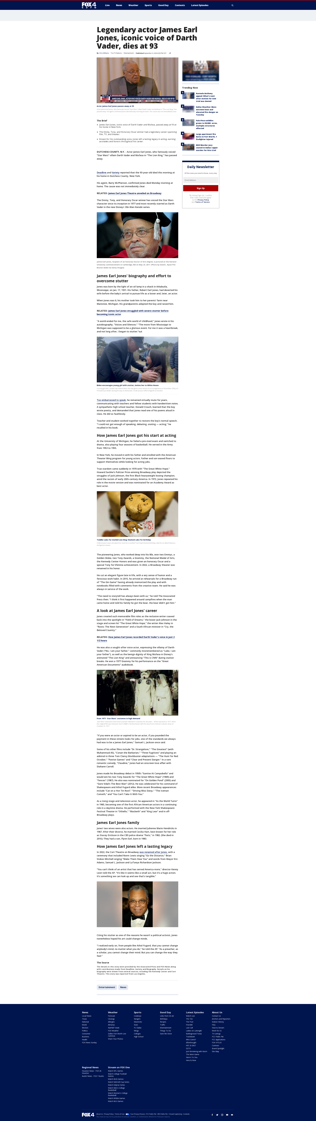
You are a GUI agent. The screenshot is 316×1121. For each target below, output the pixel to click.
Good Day (165, 1012)
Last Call (189, 1028)
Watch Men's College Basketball (116, 1089)
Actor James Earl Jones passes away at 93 (115, 106)
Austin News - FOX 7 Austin (93, 1076)
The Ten (189, 1019)
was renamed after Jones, (153, 852)
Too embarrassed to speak (111, 400)
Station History (218, 1022)
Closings (111, 1019)
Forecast (111, 1016)
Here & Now (191, 1060)
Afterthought (191, 1042)
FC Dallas (137, 1028)
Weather (113, 1012)
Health (84, 1039)
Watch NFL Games (115, 1071)
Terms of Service (202, 202)
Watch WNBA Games (116, 1098)
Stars (136, 1025)
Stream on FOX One (119, 1067)
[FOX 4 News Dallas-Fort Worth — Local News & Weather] (90, 5)
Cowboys (137, 1016)
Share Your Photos (115, 1039)
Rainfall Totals (113, 1028)
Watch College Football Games (117, 1075)
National (85, 1022)
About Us (217, 1012)
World (84, 1025)
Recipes (163, 1022)
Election (85, 1028)
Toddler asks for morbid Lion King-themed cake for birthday (124, 540)
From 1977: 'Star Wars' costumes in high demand (118, 718)
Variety (115, 172)
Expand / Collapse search (232, 5)
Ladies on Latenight (194, 1031)
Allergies (111, 1022)
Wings (136, 1031)
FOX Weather (113, 1031)
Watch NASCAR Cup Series (118, 1082)
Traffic (162, 1025)
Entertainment (129, 53)
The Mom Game (192, 1054)
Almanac (111, 1025)
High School (138, 1036)
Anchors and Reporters (221, 1019)
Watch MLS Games (115, 1101)
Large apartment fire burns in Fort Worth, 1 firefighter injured (206, 136)
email (232, 1115)
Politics (85, 1031)
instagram (222, 1115)
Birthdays (164, 1019)
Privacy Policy (203, 200)
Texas (84, 1019)
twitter (217, 1115)
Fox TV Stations (116, 53)
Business (85, 1036)
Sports (137, 1012)
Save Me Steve (166, 1033)
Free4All (189, 1025)
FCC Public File (218, 1036)
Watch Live (190, 1016)
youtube (227, 1115)
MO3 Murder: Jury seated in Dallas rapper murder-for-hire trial (207, 147)
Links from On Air (167, 1016)
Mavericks (138, 1022)
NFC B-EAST (191, 1045)
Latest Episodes (195, 1012)
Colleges (137, 1033)
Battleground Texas (194, 1033)
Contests (215, 1045)
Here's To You (191, 1057)
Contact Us (216, 1016)
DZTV (188, 1048)
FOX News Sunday (89, 1042)
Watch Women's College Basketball (118, 1094)
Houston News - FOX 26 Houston (91, 1072)
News (123, 987)
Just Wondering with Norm (196, 1051)
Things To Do (165, 1031)
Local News (86, 1016)
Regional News (90, 1067)
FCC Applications (218, 1039)
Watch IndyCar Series (116, 1085)
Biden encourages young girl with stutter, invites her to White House (128, 385)
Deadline (102, 172)
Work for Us (217, 1031)
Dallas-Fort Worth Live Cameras (117, 1034)
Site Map (215, 1051)
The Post (189, 1022)
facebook (212, 1115)
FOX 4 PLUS (217, 1042)
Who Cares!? (191, 1039)
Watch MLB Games (116, 1079)
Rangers (137, 1019)
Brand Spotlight (218, 1048)
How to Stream (218, 1028)
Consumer (86, 1033)
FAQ (213, 1025)
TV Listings (216, 1033)
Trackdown (190, 1036)
